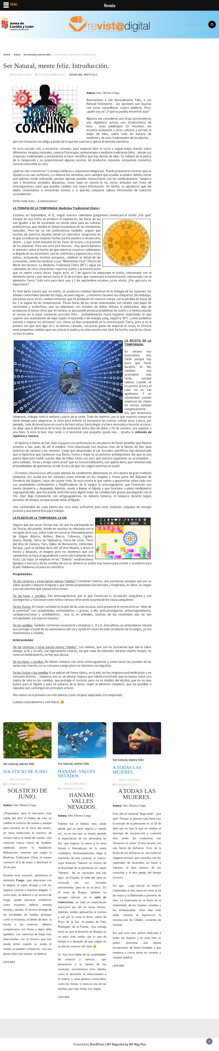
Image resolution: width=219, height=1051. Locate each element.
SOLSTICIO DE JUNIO (25, 771)
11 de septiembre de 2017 (51, 74)
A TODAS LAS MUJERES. (127, 770)
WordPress (97, 1044)
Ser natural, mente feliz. (83, 74)
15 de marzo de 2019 (72, 788)
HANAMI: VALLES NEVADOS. (76, 773)
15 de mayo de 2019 (16, 784)
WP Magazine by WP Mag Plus (126, 1044)
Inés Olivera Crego (20, 74)
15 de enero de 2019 (126, 784)
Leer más (9, 962)
